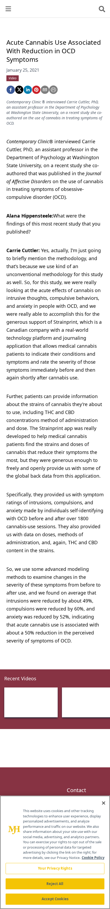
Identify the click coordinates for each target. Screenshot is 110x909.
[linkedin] (27, 89)
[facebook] (10, 89)
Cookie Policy (93, 857)
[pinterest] (36, 89)
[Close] (103, 803)
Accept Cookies (55, 898)
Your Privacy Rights (55, 868)
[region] (55, 852)
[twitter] (19, 89)
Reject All (54, 883)
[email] (45, 89)
